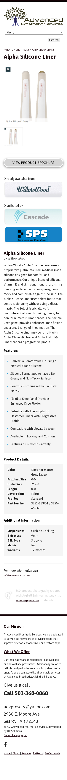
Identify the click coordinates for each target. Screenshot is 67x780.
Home (7, 753)
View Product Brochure (33, 163)
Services (26, 753)
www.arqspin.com (27, 600)
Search (54, 40)
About (16, 753)
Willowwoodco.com (17, 575)
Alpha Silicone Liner (43, 50)
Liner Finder (22, 50)
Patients (8, 50)
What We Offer (17, 651)
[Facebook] (5, 744)
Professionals (52, 753)
